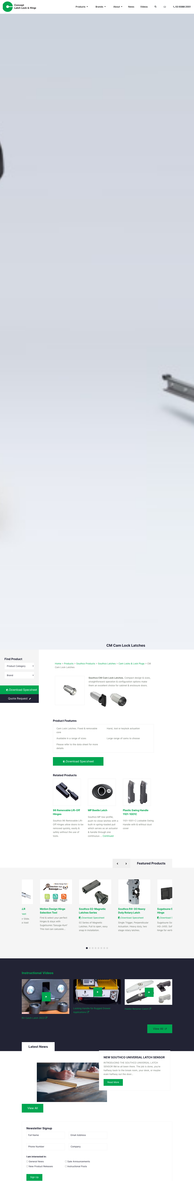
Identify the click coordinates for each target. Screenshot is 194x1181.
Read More (113, 1082)
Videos (144, 6)
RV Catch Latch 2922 (33, 1018)
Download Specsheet (22, 689)
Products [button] (81, 6)
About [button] (116, 6)
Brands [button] (100, 6)
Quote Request (18, 698)
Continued (108, 836)
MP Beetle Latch (97, 810)
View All (158, 1028)
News (131, 6)
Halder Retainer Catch (137, 1009)
